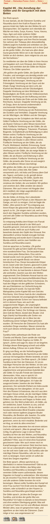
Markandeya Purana (20, 1)
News (6, 3)
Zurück (32, 1)
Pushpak (7, 1)
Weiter (40, 1)
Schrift (44, 3)
